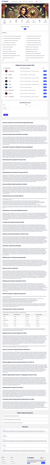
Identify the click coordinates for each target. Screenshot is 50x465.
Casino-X (10, 93)
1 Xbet (10, 84)
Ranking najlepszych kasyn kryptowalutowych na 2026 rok (11, 55)
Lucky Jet (12, 461)
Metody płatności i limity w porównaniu (31, 51)
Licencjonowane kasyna (14, 1)
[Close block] (47, 33)
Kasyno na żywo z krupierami (7, 49)
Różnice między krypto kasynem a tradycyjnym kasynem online (34, 55)
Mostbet (10, 87)
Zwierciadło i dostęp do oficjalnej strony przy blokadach (12, 38)
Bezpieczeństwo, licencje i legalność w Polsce (9, 53)
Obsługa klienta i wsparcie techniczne (8, 57)
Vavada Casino (11, 71)
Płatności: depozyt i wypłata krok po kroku (9, 51)
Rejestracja (3, 459)
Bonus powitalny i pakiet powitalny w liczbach (34, 40)
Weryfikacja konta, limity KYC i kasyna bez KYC (11, 40)
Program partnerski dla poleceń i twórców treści (34, 44)
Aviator (12, 459)
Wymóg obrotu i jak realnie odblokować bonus (34, 42)
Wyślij (6, 114)
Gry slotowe (20, 1)
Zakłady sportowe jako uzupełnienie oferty (31, 49)
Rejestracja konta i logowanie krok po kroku (33, 38)
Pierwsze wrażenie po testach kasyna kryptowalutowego (12, 36)
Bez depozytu (4, 461)
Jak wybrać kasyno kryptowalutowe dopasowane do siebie (34, 57)
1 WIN (10, 81)
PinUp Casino (11, 96)
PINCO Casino (11, 90)
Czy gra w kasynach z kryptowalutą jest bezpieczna (33, 53)
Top (42, 462)
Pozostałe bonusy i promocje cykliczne (10, 42)
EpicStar (10, 74)
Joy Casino (11, 77)
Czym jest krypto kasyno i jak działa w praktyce (34, 36)
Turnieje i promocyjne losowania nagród (10, 44)
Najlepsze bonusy (25, 1)
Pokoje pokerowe (31, 1)
